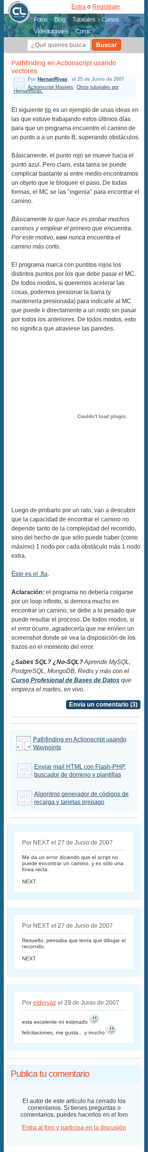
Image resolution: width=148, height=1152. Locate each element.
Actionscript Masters (50, 87)
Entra (78, 6)
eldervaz (44, 1002)
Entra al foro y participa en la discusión (74, 1127)
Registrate (106, 6)
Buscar (106, 45)
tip (48, 110)
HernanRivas (52, 79)
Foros (40, 19)
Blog (59, 19)
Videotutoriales (51, 31)
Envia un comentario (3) (103, 704)
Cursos (110, 19)
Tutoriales (83, 19)
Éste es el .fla (29, 574)
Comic (83, 31)
